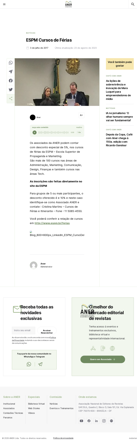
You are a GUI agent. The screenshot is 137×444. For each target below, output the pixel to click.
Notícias (30, 33)
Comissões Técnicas (13, 413)
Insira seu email (22, 330)
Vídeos (31, 413)
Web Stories (34, 408)
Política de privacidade (63, 438)
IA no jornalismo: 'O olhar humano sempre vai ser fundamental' (119, 117)
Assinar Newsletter (47, 331)
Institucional (9, 403)
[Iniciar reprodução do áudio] (35, 132)
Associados (8, 408)
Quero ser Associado (101, 359)
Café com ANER (114, 76)
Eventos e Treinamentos (61, 408)
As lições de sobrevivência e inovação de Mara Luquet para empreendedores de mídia (118, 90)
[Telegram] (40, 364)
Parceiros (7, 417)
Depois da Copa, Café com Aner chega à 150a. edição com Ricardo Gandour (119, 140)
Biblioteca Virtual (36, 403)
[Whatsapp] (29, 364)
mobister (133, 438)
